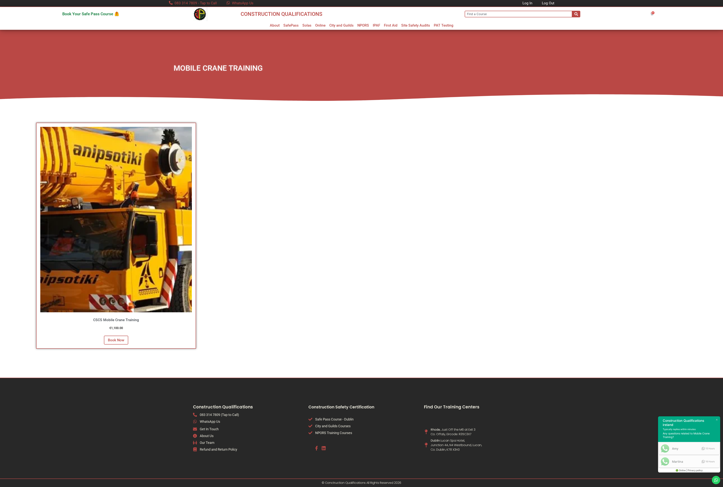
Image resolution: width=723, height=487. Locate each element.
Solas (306, 25)
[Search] (576, 14)
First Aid (390, 25)
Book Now (116, 340)
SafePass (291, 25)
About (275, 25)
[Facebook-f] (316, 448)
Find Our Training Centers (451, 407)
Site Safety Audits (415, 25)
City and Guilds (341, 25)
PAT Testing (443, 25)
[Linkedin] (323, 448)
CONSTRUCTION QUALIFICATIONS (281, 14)
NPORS (363, 25)
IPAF (376, 25)
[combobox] (518, 14)
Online (320, 25)
